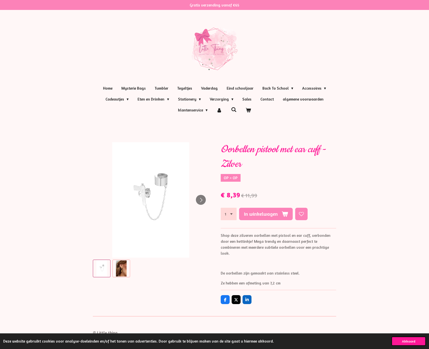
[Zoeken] (234, 109)
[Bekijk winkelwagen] (248, 110)
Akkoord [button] (408, 341)
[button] (101, 268)
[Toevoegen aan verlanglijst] (301, 214)
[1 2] (229, 214)
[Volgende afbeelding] (201, 200)
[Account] (219, 110)
